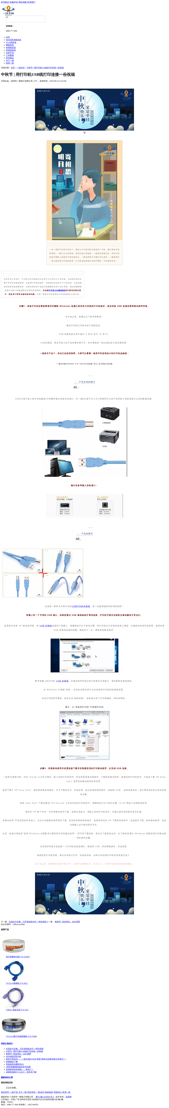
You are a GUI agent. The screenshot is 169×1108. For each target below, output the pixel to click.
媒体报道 (49, 1092)
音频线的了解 (12, 1062)
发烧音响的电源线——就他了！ (20, 1069)
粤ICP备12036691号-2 (45, 1097)
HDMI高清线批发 (13, 40)
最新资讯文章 (7, 1077)
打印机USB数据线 (57, 290)
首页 (8, 37)
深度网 (69, 1097)
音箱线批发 (11, 50)
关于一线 (10, 60)
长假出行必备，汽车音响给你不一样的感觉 (28, 922)
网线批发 (10, 45)
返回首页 (5, 1092)
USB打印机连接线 (81, 606)
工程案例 (10, 55)
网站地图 (22, 2)
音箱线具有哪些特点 (15, 1064)
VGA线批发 (11, 42)
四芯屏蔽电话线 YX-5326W (18, 957)
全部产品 (10, 53)
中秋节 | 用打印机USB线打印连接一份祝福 (45, 68)
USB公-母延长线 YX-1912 (17, 1010)
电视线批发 (11, 48)
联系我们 (31, 2)
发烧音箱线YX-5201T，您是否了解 (21, 1072)
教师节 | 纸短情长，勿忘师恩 (67, 922)
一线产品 (14, 1092)
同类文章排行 (7, 1043)
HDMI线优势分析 (13, 1056)
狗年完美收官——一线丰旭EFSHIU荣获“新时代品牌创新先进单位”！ (36, 1059)
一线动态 (21, 68)
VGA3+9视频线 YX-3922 (16, 983)
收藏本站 (14, 2)
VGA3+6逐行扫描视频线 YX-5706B (21, 1036)
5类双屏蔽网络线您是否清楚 (18, 1067)
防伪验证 (5, 2)
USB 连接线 (46, 625)
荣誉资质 (31, 1092)
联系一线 (10, 63)
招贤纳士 (58, 1092)
